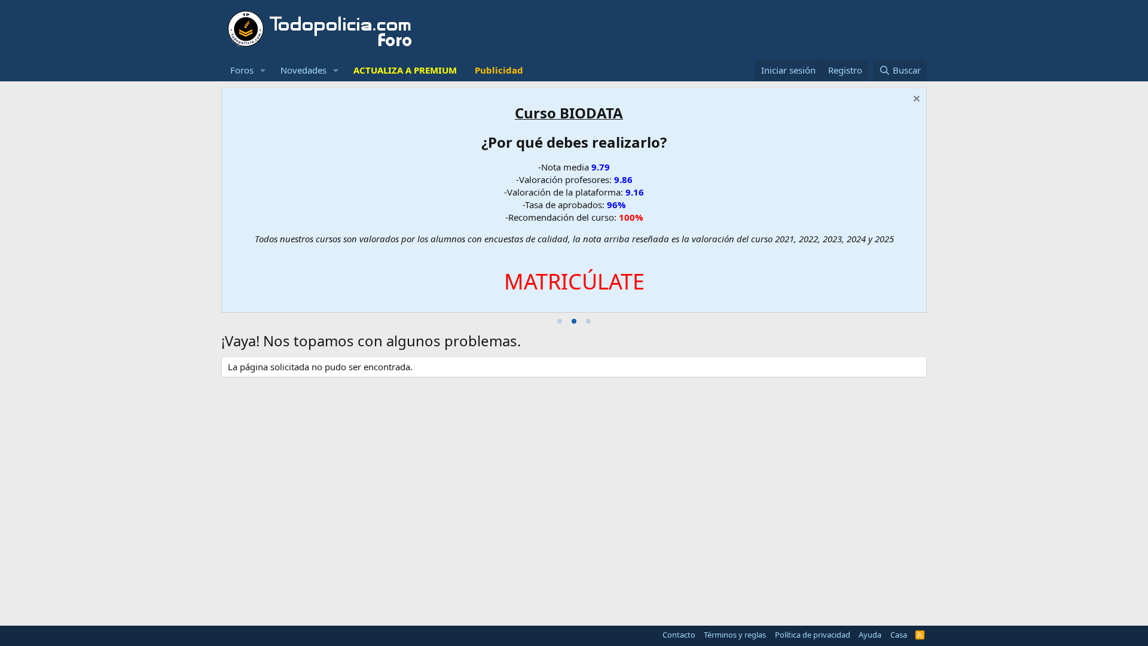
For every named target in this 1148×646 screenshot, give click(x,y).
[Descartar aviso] (915, 100)
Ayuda (870, 634)
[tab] (559, 321)
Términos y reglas (735, 634)
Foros (242, 70)
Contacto (678, 634)
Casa (898, 634)
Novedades (303, 70)
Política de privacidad (812, 634)
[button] (263, 70)
